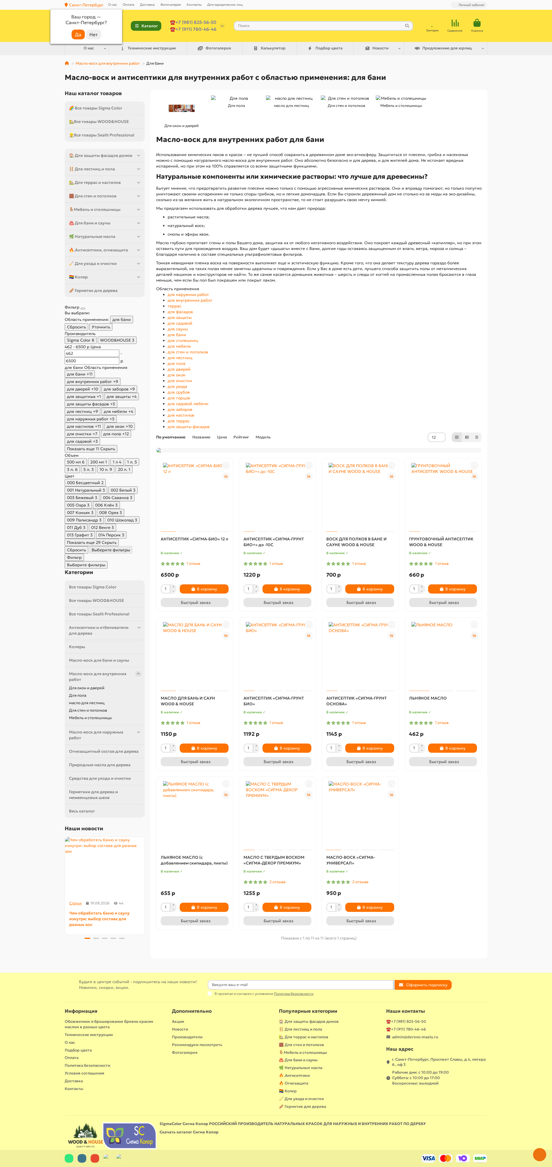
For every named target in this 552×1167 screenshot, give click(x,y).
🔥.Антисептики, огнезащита (98, 250)
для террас (179, 420)
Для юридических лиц (225, 5)
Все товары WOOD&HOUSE (96, 600)
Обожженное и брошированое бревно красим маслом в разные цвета (109, 1024)
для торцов (179, 397)
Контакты (194, 5)
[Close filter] (82, 308)
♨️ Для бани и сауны (89, 223)
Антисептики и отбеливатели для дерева (99, 630)
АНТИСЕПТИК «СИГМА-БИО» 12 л (194, 539)
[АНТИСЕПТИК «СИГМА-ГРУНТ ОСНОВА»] (360, 655)
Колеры (77, 646)
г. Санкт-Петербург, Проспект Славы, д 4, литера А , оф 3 (439, 1062)
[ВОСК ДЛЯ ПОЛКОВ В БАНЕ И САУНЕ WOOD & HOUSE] (360, 496)
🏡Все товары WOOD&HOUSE (99, 121)
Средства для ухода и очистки (100, 778)
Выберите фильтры (111, 549)
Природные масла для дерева (100, 764)
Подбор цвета (328, 48)
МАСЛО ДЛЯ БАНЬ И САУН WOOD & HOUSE (188, 701)
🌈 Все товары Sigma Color (95, 108)
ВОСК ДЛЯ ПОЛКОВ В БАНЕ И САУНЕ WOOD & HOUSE (356, 541)
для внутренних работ (190, 300)
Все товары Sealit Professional (99, 614)
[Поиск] (407, 25)
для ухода (177, 386)
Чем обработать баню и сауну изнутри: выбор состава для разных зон (99, 918)
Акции (178, 1021)
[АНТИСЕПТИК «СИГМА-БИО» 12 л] (195, 496)
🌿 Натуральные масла (92, 236)
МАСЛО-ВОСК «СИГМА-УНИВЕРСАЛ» (350, 860)
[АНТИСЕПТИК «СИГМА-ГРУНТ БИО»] (277, 655)
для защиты (179, 317)
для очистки (180, 380)
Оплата (128, 5)
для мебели (179, 346)
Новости (380, 48)
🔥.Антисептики (294, 1075)
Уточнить (101, 327)
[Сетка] (457, 437)
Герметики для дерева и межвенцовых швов (93, 794)
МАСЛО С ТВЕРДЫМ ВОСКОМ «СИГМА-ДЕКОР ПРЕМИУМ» (274, 860)
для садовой (180, 323)
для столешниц (183, 340)
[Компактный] (477, 437)
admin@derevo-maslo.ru (415, 1037)
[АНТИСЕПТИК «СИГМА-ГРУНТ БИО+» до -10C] (277, 496)
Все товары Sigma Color (92, 587)
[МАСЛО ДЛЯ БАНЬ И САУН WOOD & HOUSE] (195, 655)
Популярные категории (308, 1011)
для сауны (178, 329)
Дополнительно (192, 1011)
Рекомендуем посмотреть (197, 1044)
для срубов (179, 392)
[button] (65, 885)
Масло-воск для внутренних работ (108, 63)
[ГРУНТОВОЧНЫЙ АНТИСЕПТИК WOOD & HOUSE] (443, 496)
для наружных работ (188, 294)
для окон (176, 375)
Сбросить (76, 327)
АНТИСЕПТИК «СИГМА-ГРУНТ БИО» (274, 701)
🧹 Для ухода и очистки (93, 263)
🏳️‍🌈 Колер (78, 277)
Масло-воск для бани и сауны (99, 660)
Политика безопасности (87, 1065)
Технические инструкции (152, 48)
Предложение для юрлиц (447, 48)
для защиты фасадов (189, 426)
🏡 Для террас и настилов (95, 182)
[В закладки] (226, 465)
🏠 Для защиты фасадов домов (100, 155)
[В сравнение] (226, 476)
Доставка (147, 5)
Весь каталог (82, 811)
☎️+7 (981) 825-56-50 (193, 22)
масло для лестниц (87, 702)
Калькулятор (273, 48)
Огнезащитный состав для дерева (104, 751)
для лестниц (180, 357)
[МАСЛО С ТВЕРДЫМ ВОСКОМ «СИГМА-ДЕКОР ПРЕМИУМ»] (277, 814)
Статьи (75, 903)
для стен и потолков (188, 352)
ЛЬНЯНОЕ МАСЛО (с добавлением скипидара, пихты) (194, 860)
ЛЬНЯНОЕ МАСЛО (428, 698)
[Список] (467, 437)
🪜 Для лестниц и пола (92, 169)
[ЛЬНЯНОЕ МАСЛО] (443, 655)
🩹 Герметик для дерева (93, 290)
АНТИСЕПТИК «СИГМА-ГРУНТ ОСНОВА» (356, 701)
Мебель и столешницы (90, 717)
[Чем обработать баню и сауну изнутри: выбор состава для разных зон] (104, 866)
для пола (176, 363)
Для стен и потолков (88, 710)
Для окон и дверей (86, 687)
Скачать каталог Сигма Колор (189, 1132)
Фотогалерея (170, 5)
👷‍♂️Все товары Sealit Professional (101, 135)
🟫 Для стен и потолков (92, 196)
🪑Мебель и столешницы (94, 209)
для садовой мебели (188, 403)
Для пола (77, 695)
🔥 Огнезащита (293, 1083)
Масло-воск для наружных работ (96, 734)
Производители (187, 1037)
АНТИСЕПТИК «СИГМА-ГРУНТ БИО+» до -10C (274, 541)
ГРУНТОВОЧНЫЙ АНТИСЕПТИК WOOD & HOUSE (441, 541)
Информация (81, 1011)
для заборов (180, 409)
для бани (177, 334)
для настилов (181, 415)
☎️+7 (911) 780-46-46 (193, 29)
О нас (112, 5)
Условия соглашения (84, 1073)
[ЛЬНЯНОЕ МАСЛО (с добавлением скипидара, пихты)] (195, 814)
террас (174, 306)
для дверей (179, 369)
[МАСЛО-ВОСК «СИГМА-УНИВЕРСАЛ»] (360, 814)
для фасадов (180, 311)
